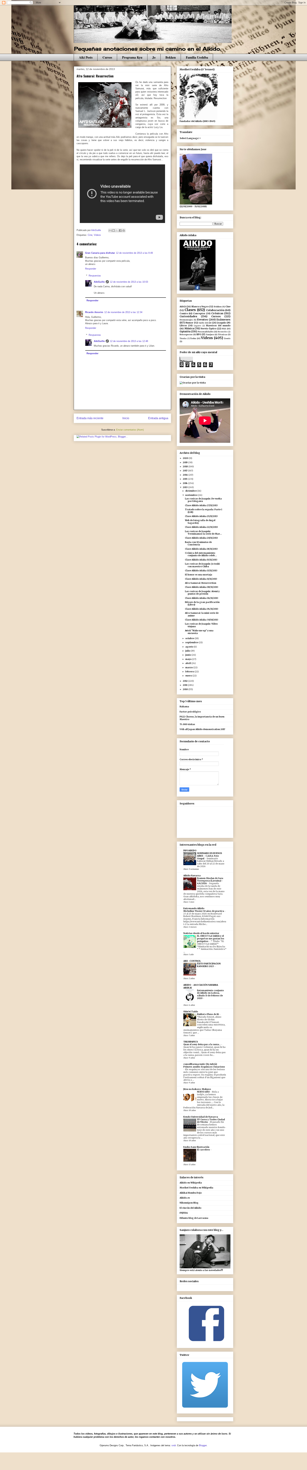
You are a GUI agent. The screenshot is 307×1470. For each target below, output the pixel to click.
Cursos (107, 57)
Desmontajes (186, 319)
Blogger (203, 1445)
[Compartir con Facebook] (120, 230)
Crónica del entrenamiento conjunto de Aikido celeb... (201, 554)
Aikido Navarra (192, 875)
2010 (185, 689)
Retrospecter (186, 334)
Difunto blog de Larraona (194, 1218)
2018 (185, 466)
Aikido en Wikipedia (191, 1182)
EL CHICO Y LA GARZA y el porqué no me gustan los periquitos (210, 939)
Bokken (170, 57)
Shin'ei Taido (190, 1011)
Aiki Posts (86, 57)
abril (188, 663)
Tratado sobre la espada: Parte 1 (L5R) (203, 510)
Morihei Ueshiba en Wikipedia (196, 1187)
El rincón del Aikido (190, 1208)
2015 (185, 479)
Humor (189, 322)
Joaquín (221, 322)
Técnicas (222, 334)
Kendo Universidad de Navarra (200, 1116)
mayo (188, 659)
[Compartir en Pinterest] (123, 230)
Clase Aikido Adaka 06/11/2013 (201, 598)
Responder (90, 268)
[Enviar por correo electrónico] (110, 230)
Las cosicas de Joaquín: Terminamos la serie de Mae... (203, 532)
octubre (190, 638)
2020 (186, 458)
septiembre (192, 642)
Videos (97, 235)
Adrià (183, 306)
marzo (189, 667)
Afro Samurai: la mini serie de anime (202, 614)
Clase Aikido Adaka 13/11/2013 (201, 570)
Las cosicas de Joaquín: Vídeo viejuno (201, 625)
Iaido (201, 323)
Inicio (125, 418)
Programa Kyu (132, 57)
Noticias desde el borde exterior (201, 933)
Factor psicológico (190, 711)
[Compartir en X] (117, 230)
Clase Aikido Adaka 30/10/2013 (201, 619)
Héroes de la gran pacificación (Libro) (202, 603)
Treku (193, 338)
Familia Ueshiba (197, 57)
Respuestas (95, 275)
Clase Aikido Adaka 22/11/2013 (201, 527)
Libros (183, 325)
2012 (185, 681)
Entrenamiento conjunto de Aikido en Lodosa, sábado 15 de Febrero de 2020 (210, 994)
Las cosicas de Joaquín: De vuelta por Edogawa (203, 499)
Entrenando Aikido (193, 908)
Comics (184, 313)
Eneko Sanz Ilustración (196, 1147)
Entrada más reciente (90, 418)
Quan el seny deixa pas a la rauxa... (202, 1044)
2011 (185, 685)
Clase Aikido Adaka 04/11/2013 (201, 609)
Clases (190, 310)
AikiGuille (99, 282)
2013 (185, 487)
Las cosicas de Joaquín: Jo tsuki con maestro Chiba (202, 565)
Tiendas (183, 338)
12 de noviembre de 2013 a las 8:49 (134, 253)
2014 (185, 483)
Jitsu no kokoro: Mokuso (197, 1089)
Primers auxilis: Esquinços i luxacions (204, 1067)
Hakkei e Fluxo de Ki (208, 1014)
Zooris (227, 338)
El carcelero (204, 1149)
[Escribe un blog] (113, 230)
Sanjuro (210, 334)
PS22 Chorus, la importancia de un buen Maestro (202, 717)
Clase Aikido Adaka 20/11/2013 (201, 538)
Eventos (202, 319)
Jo (153, 57)
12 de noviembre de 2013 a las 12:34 (123, 312)
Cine (90, 235)
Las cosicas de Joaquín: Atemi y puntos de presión (202, 592)
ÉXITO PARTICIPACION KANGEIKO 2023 (209, 965)
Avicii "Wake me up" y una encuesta (199, 631)
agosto (189, 646)
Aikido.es (185, 1197)
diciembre (191, 490)
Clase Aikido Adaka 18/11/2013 (201, 549)
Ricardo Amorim (94, 312)
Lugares (197, 326)
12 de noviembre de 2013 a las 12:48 (129, 341)
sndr (173, 1445)
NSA (224, 328)
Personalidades (206, 331)
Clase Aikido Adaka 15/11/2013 (201, 559)
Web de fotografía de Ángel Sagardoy (200, 521)
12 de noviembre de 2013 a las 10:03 (129, 282)
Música (189, 328)
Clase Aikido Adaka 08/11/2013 (201, 587)
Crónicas (217, 313)
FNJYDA (184, 1213)
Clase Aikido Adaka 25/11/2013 (201, 516)
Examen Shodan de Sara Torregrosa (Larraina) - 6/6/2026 (210, 881)
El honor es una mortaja (198, 574)
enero (188, 675)
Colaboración (215, 310)
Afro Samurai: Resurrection (200, 583)
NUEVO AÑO (203, 1092)
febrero (190, 671)
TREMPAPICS (190, 1041)
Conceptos (199, 313)
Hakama (184, 706)
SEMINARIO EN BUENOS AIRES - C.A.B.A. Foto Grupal (209, 856)
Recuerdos (223, 332)
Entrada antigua (158, 418)
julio (188, 650)
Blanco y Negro (200, 306)
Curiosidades (188, 316)
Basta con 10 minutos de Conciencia (198, 543)
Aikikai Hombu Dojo (191, 1192)
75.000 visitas (187, 724)
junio (188, 655)
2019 (185, 462)
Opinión (185, 331)
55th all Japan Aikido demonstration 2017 (202, 729)
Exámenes (223, 319)
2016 (185, 474)
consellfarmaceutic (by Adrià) (200, 1064)
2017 (185, 470)
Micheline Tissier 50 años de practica (204, 911)
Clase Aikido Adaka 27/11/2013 (201, 505)
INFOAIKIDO (189, 850)
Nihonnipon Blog (189, 1202)
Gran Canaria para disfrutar (100, 253)
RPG (198, 334)
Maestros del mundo (218, 325)
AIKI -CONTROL (192, 961)
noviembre (191, 495)
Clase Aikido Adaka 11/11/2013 (201, 579)
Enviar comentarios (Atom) (130, 429)
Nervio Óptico (208, 328)
